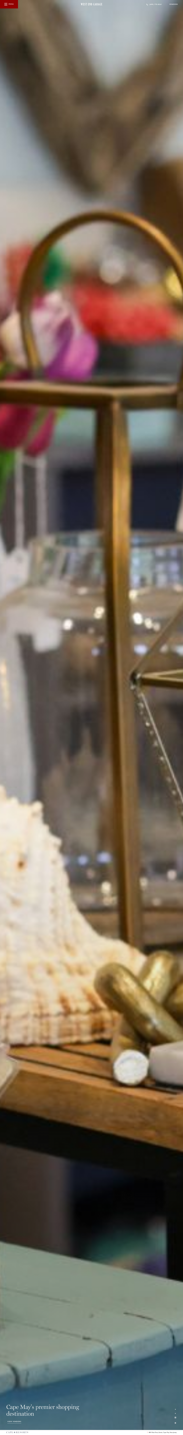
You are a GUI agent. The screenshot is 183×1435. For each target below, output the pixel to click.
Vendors (173, 4)
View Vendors (14, 1421)
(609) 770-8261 (155, 4)
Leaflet (164, 1429)
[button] (175, 1409)
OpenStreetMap (172, 1429)
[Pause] (175, 1423)
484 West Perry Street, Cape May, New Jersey (162, 1432)
